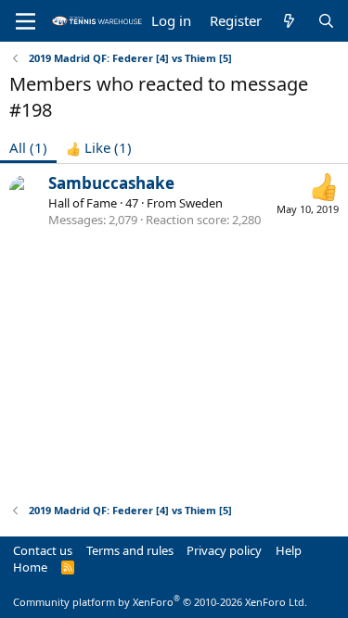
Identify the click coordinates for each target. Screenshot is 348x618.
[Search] (326, 21)
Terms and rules (130, 550)
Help (289, 550)
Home (30, 567)
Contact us (42, 550)
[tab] (99, 147)
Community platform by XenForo (160, 602)
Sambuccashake (111, 183)
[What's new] (289, 21)
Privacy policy (224, 550)
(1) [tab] (28, 147)
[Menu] (25, 21)
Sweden (201, 203)
